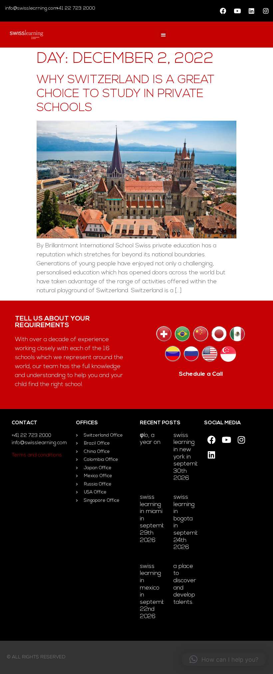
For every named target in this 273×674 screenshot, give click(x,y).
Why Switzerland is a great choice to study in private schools (125, 94)
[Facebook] (222, 11)
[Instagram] (265, 11)
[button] (163, 35)
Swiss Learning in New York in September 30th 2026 (189, 457)
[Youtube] (237, 11)
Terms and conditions (37, 455)
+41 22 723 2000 (75, 8)
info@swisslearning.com (31, 8)
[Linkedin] (251, 11)
